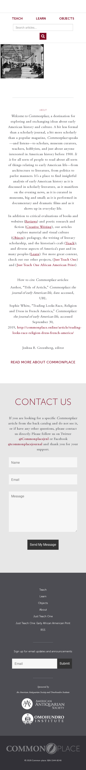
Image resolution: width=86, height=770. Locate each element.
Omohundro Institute (60, 692)
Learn (41, 18)
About (43, 609)
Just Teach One (65, 260)
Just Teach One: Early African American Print (43, 623)
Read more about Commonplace (43, 362)
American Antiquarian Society (33, 692)
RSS (43, 629)
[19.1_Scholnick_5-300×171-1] (43, 61)
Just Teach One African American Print (46, 265)
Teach (17, 18)
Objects (66, 18)
